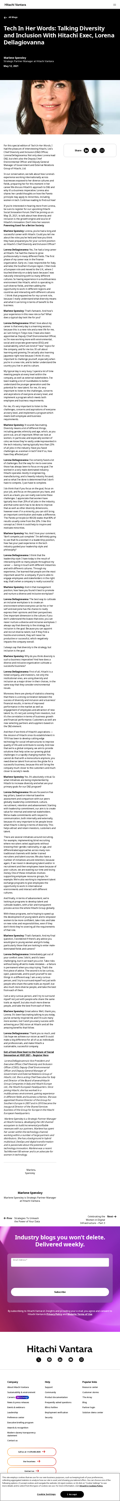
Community (50, 1392)
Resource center (90, 1387)
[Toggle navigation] (114, 4)
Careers (11, 1397)
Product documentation (56, 1397)
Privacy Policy (54, 1314)
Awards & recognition (17, 1427)
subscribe (60, 1292)
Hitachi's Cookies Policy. (91, 1485)
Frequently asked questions (58, 1402)
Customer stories (90, 1392)
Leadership (12, 1412)
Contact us (12, 1440)
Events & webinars (16, 1407)
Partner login (88, 1407)
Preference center (15, 1417)
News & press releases (18, 1402)
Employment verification (56, 1412)
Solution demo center (92, 1412)
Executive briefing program (20, 1422)
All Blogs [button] (13, 17)
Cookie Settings (46, 1494)
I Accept (72, 1494)
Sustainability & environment (21, 1392)
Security (49, 1417)
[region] (60, 1487)
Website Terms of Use (79, 1314)
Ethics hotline (51, 1407)
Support (49, 1387)
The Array (87, 1397)
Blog (84, 1402)
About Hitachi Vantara (18, 1387)
